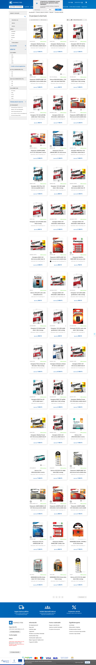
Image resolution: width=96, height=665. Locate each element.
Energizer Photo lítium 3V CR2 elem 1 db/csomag (38, 365)
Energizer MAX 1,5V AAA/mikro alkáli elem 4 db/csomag (58, 116)
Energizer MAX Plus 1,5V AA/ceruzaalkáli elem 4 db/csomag (38, 187)
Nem (50, 9)
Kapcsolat (31, 627)
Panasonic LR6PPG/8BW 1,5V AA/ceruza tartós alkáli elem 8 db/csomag (78, 116)
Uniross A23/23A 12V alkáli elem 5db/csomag (58, 471)
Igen (58, 9)
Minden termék (65, 7)
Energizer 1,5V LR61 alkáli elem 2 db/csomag (58, 187)
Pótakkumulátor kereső (75, 629)
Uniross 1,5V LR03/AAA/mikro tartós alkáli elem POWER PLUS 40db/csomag (38, 471)
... (62, 597)
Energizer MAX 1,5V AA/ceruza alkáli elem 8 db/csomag (78, 365)
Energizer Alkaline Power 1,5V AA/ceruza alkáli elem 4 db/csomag (58, 45)
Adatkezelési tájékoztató (35, 638)
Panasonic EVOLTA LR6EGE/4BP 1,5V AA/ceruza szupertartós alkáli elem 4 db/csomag (58, 151)
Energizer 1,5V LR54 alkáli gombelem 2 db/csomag (58, 329)
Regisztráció (84, 7)
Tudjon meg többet (79, 662)
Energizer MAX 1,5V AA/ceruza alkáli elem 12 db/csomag (38, 258)
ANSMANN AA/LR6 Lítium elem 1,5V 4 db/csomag (38, 578)
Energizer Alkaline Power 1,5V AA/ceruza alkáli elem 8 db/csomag (38, 436)
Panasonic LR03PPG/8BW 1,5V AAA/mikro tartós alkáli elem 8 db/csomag (78, 507)
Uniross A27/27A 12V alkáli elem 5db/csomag (78, 578)
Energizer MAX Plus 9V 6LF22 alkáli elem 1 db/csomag (37, 400)
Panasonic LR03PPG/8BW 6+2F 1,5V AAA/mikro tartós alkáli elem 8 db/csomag (38, 151)
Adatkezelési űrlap (33, 636)
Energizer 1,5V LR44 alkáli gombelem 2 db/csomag (78, 294)
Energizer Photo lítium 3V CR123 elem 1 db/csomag (78, 80)
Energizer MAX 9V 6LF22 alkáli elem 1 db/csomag (78, 45)
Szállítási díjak (32, 629)
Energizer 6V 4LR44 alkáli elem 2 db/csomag (38, 329)
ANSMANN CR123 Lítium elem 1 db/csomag (58, 578)
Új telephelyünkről (33, 625)
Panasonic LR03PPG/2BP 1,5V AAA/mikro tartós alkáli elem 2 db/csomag (58, 507)
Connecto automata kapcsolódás (77, 631)
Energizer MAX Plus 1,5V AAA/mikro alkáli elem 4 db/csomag (78, 151)
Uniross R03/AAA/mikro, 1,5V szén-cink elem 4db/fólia (58, 80)
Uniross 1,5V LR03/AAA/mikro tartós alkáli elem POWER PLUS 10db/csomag (78, 436)
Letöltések (71, 625)
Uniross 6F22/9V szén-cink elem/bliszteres (37, 294)
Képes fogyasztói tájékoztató (36, 640)
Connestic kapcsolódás (74, 634)
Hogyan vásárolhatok (54, 625)
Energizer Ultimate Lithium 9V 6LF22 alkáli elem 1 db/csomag (58, 365)
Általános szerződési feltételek (36, 634)
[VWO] (40, 9)
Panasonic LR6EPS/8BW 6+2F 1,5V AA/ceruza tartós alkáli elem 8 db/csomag (38, 507)
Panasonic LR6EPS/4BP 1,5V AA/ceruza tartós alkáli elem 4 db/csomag (78, 471)
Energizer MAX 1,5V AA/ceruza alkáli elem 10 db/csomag (78, 187)
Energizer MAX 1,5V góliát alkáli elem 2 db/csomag (58, 400)
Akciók (27, 7)
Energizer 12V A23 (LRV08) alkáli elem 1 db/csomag (38, 116)
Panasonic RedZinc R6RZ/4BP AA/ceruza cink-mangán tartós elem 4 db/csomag (78, 258)
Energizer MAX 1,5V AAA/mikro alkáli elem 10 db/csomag (78, 222)
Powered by (37, 9)
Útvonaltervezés (14, 632)
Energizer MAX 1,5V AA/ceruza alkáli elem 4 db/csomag (58, 436)
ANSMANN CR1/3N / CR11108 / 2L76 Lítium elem (78, 542)
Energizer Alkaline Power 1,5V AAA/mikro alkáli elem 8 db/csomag (78, 400)
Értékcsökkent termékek (75, 7)
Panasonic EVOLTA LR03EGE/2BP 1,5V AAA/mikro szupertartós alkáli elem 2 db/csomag (38, 542)
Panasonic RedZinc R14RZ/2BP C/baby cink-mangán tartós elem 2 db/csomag (58, 542)
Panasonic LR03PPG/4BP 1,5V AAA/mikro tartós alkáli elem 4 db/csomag (38, 80)
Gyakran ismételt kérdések (55, 627)
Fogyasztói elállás (33, 642)
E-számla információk (54, 629)
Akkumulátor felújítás (74, 627)
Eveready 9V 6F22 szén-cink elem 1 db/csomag (78, 329)
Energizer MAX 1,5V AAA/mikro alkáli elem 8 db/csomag (58, 222)
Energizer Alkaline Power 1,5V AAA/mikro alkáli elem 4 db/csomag (38, 45)
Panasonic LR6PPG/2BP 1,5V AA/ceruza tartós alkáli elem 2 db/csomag (58, 258)
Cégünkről (31, 631)
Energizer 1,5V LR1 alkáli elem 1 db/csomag (38, 222)
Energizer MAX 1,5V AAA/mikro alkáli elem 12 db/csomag (58, 294)
